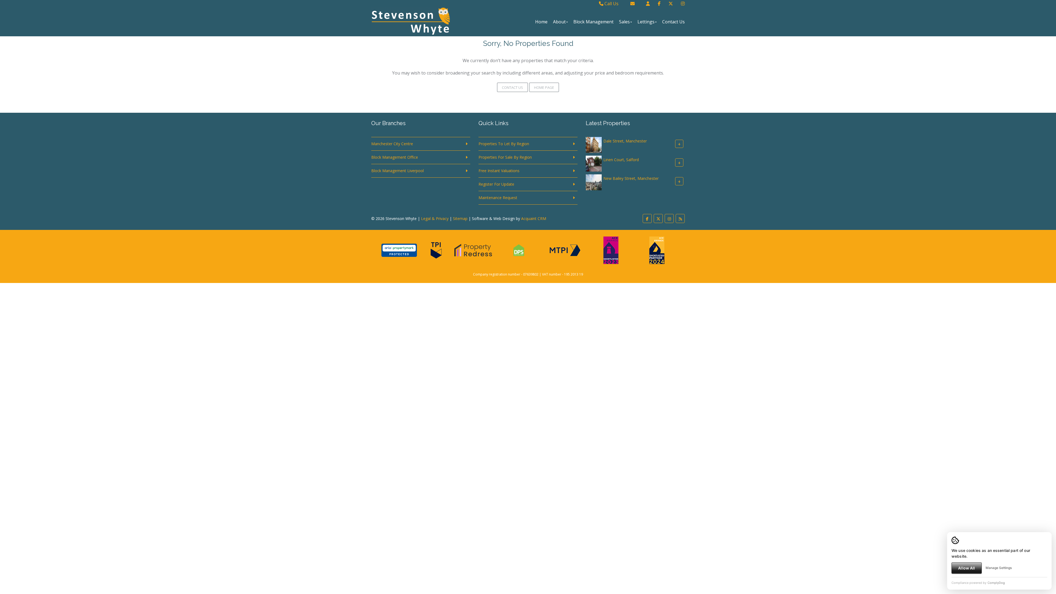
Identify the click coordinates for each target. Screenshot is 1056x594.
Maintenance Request (498, 197)
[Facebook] (659, 4)
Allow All (966, 568)
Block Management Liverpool (397, 170)
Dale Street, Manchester (625, 141)
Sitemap (460, 218)
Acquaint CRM (533, 218)
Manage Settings (999, 568)
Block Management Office (394, 157)
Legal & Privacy (435, 218)
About (559, 22)
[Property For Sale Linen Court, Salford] (594, 163)
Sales (624, 22)
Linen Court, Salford (621, 159)
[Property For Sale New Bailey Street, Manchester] (594, 182)
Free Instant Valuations (499, 170)
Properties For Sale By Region (505, 157)
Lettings (645, 22)
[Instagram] (683, 4)
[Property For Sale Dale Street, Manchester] (594, 144)
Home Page (544, 87)
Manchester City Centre (392, 143)
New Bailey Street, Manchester (631, 178)
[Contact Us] (648, 4)
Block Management (593, 22)
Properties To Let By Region (504, 143)
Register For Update (496, 184)
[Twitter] (671, 4)
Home (541, 22)
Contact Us (673, 22)
